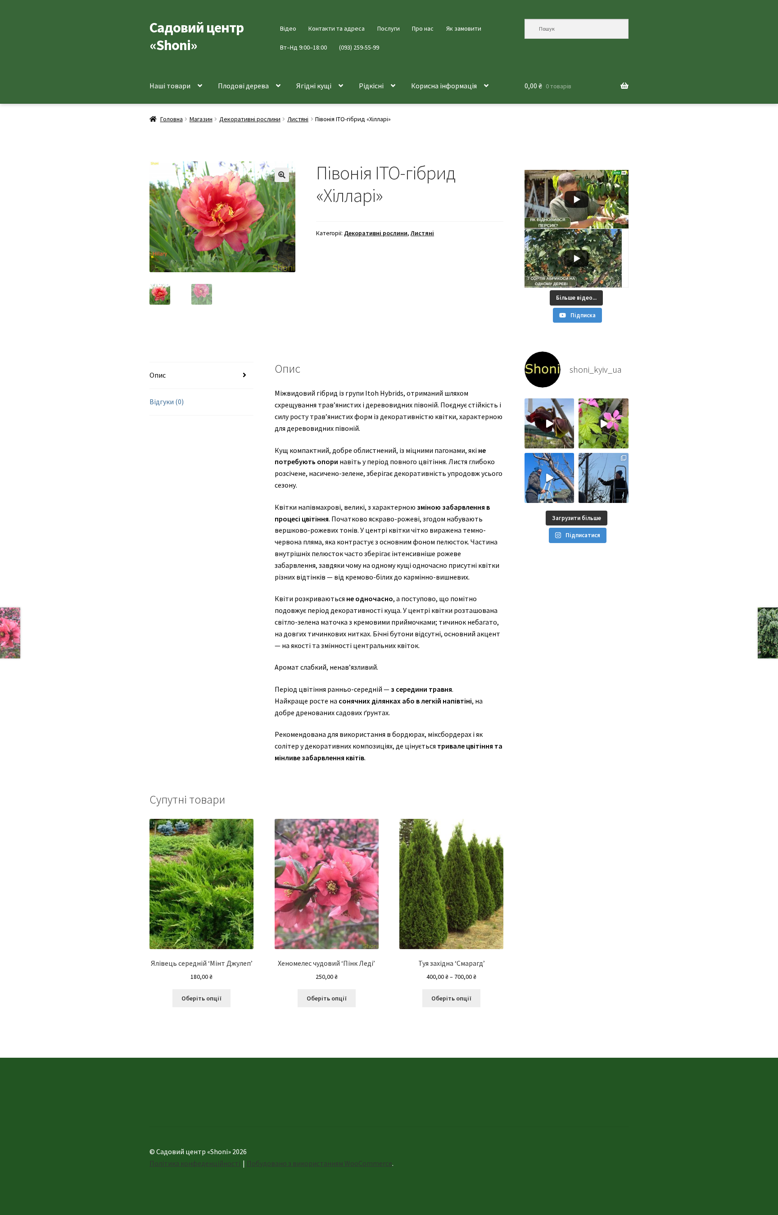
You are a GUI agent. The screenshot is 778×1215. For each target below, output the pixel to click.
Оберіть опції (201, 998)
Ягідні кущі (313, 85)
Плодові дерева (243, 85)
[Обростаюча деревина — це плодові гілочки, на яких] (549, 478)
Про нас (423, 28)
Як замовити (463, 28)
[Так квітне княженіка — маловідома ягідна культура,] (604, 423)
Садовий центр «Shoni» (196, 36)
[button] (282, 175)
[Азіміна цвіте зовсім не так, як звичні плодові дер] (549, 423)
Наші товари (169, 85)
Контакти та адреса (336, 28)
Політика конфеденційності (194, 1163)
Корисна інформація (444, 85)
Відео (288, 28)
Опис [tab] (157, 374)
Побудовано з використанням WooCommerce (319, 1163)
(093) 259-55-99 (359, 47)
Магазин (201, 119)
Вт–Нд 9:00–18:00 (303, 47)
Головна (171, 119)
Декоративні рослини (249, 119)
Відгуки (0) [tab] (166, 401)
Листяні (297, 119)
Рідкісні (371, 85)
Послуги (388, 28)
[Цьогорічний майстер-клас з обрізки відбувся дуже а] (604, 478)
